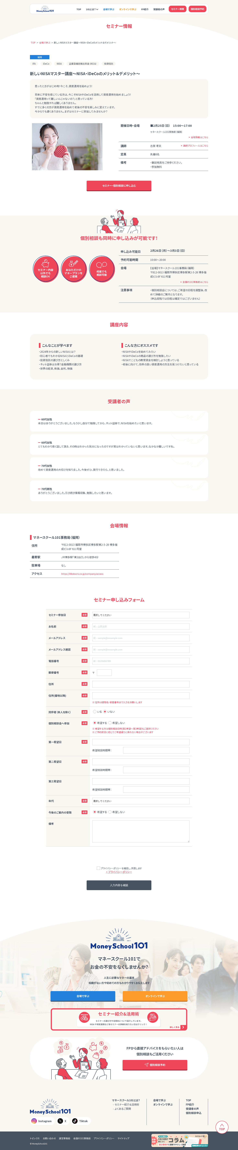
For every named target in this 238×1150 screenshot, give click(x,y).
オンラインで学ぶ (127, 9)
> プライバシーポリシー (119, 871)
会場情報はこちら (199, 137)
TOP (78, 9)
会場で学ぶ (108, 9)
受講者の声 (159, 9)
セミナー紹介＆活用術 (127, 1104)
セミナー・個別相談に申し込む (119, 185)
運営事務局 (64, 1138)
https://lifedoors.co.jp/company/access (82, 573)
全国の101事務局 (82, 1138)
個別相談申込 (193, 1113)
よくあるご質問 (123, 1109)
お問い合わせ (49, 1138)
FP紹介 (144, 9)
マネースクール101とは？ (126, 1100)
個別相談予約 (197, 9)
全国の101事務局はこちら (195, 282)
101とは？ (91, 9)
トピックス (35, 1138)
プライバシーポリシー (104, 1138)
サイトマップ (123, 1138)
